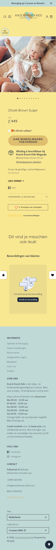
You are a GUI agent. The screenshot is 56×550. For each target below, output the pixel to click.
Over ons (11, 366)
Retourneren (13, 352)
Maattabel (12, 362)
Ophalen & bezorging (17, 343)
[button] (17, 98)
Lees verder (14, 181)
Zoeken (10, 371)
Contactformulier (15, 497)
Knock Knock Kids (24, 537)
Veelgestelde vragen (17, 357)
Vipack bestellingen (16, 348)
